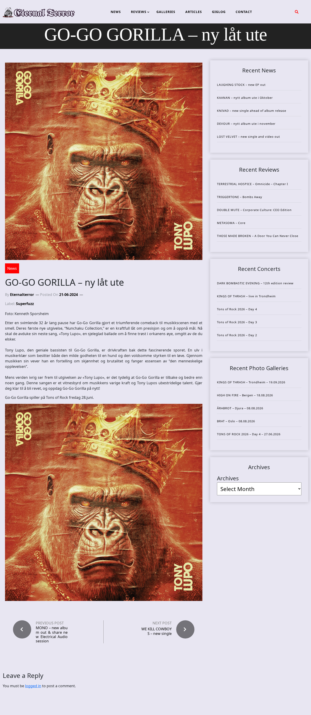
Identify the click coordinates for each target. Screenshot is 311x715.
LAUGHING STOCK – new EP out (241, 85)
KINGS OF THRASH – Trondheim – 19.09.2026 (251, 382)
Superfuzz (25, 303)
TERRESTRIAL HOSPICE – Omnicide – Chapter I (252, 184)
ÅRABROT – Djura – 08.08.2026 (240, 408)
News (12, 268)
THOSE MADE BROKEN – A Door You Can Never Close (257, 236)
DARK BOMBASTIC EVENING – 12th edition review (255, 283)
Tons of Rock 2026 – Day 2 (237, 335)
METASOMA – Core (231, 223)
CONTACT (244, 12)
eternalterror (22, 294)
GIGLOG (219, 12)
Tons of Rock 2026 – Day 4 (237, 309)
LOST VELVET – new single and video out (248, 137)
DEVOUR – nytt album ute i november (246, 124)
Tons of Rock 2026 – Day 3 (237, 322)
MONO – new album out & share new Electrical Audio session (52, 634)
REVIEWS (138, 12)
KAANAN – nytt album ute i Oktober (245, 98)
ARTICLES (193, 12)
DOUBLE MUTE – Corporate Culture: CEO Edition (254, 210)
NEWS (116, 12)
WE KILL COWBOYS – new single (156, 631)
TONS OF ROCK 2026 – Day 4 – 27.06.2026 (248, 434)
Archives (228, 478)
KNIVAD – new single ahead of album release (251, 111)
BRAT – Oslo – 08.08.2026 (236, 421)
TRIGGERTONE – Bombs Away (239, 197)
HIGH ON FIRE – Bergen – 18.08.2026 (245, 395)
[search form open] (296, 12)
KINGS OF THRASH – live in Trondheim (246, 296)
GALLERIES (165, 12)
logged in (33, 685)
